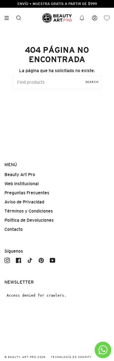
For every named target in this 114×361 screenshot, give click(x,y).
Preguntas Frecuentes (26, 192)
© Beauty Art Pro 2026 (24, 357)
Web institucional (21, 183)
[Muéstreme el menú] (8, 18)
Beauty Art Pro (19, 174)
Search (92, 81)
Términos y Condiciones (28, 211)
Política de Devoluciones (29, 220)
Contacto (13, 229)
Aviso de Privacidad (24, 202)
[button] (82, 18)
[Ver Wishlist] (107, 18)
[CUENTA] (94, 18)
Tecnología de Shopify (71, 357)
